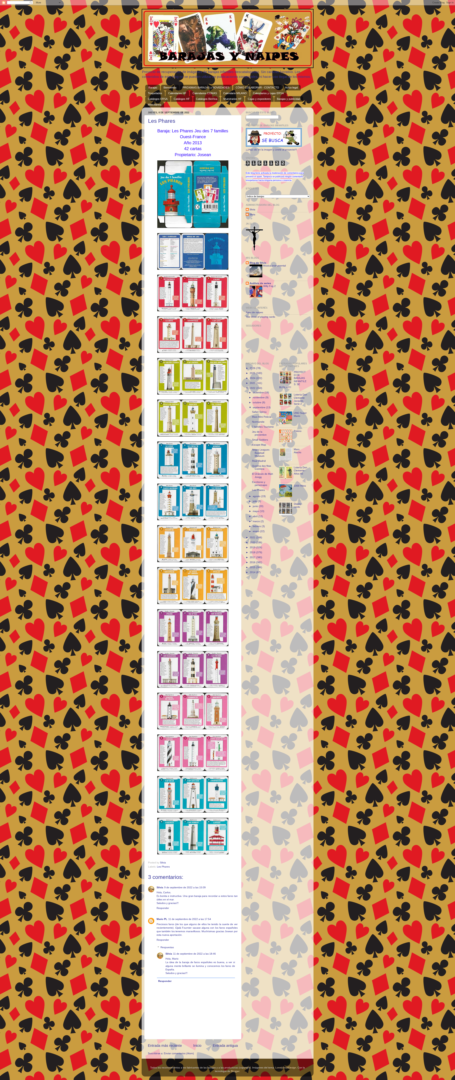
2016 (253, 562)
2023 (253, 383)
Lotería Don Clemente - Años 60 (300, 470)
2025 (253, 373)
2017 (253, 557)
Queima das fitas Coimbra (261, 467)
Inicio (197, 1045)
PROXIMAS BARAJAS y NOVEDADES (206, 87)
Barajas (152, 87)
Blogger (235, 1071)
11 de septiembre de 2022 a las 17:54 (189, 919)
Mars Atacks (297, 451)
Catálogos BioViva (206, 98)
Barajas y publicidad (288, 98)
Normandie (258, 421)
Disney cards (297, 505)
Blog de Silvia (258, 262)
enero (256, 531)
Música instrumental (274, 265)
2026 (253, 368)
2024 (253, 378)
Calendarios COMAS (204, 93)
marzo (257, 521)
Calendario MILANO (235, 93)
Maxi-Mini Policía (261, 416)
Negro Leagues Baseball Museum (260, 452)
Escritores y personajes (259, 483)
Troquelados (155, 93)
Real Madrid (259, 460)
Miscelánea (154, 104)
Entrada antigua (225, 1045)
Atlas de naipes (254, 312)
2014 (253, 572)
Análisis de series (260, 283)
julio (255, 501)
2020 (253, 542)
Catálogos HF (182, 98)
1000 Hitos (300, 485)
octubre (257, 402)
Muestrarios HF (232, 98)
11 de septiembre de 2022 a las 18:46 (194, 953)
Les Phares (163, 866)
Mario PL (162, 919)
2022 (253, 388)
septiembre (259, 407)
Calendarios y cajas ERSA (268, 93)
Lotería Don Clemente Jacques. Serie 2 (300, 399)
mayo (256, 511)
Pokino (297, 431)
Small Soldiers (260, 439)
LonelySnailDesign (285, 1067)
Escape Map (259, 444)
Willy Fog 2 (269, 286)
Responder (163, 908)
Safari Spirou (259, 411)
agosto (257, 496)
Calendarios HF (177, 93)
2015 (253, 567)
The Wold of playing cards (260, 316)
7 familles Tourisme (263, 426)
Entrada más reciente (165, 1045)
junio (256, 506)
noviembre (259, 397)
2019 (253, 547)
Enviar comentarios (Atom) (179, 1053)
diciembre (258, 392)
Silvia (160, 887)
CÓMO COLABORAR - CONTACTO (257, 87)
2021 (253, 537)
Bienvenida (170, 87)
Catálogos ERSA (158, 98)
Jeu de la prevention (259, 433)
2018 (253, 552)
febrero (257, 526)
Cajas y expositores (259, 98)
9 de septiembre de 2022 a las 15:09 (185, 887)
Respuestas (167, 947)
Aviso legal (291, 87)
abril (255, 516)
